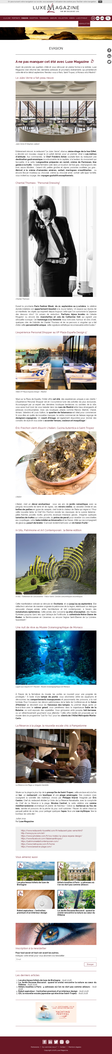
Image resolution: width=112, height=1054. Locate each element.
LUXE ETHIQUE (81, 18)
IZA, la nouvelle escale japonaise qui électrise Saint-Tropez (47, 993)
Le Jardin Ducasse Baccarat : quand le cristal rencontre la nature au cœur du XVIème (76, 912)
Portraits (16, 18)
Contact (63, 1047)
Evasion (24, 18)
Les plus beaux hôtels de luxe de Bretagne (39, 980)
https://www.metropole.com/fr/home (38, 844)
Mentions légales (74, 1047)
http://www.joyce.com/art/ (33, 833)
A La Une (7, 18)
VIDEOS (72, 18)
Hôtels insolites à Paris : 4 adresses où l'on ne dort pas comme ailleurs (75, 883)
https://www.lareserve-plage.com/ (36, 847)
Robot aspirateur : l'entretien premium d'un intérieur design (32, 911)
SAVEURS (53, 18)
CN (102, 18)
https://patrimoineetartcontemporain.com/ (40, 841)
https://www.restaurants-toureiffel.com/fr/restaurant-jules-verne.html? (52, 831)
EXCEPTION (34, 18)
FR (93, 18)
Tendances (44, 18)
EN (97, 18)
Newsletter (84, 24)
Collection (63, 18)
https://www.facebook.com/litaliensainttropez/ (42, 838)
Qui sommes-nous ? (49, 1047)
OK (100, 2)
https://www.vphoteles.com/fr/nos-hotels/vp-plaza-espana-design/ (51, 836)
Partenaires (35, 1047)
